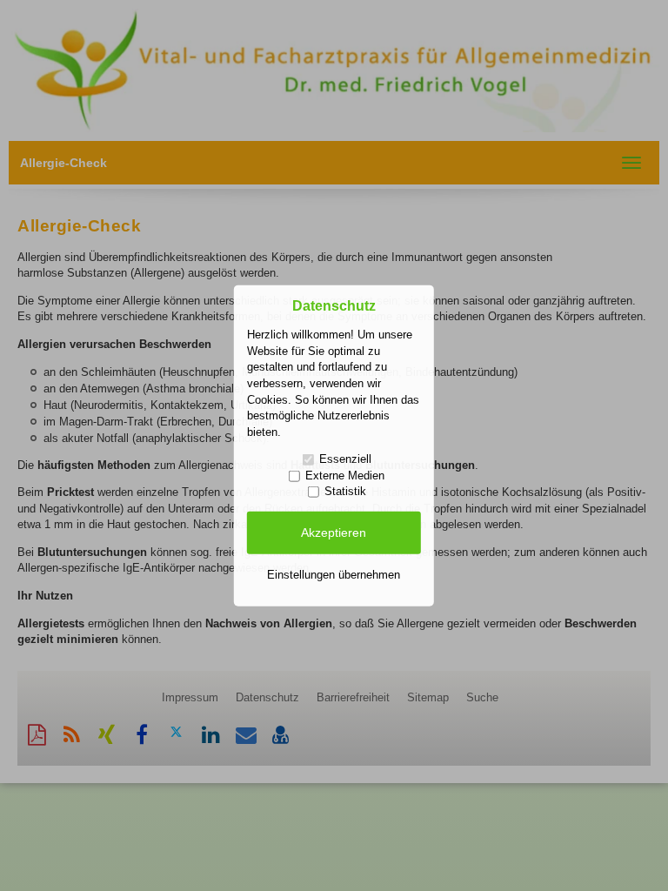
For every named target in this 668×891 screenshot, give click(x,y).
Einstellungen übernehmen (333, 573)
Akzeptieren (333, 532)
